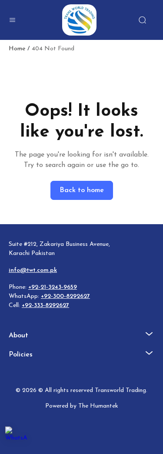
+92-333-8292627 (45, 305)
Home (17, 49)
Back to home (82, 190)
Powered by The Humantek (81, 406)
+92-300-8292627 (65, 296)
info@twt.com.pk (33, 270)
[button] (12, 20)
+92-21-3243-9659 (52, 287)
